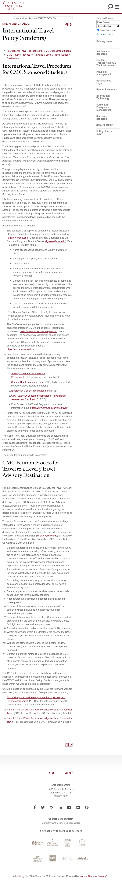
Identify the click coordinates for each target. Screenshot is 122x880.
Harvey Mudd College (52, 858)
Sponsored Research (102, 117)
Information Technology (103, 97)
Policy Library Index (104, 133)
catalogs (21, 876)
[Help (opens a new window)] (70, 24)
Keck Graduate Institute (82, 858)
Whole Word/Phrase (108, 30)
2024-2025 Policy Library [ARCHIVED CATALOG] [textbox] (35, 18)
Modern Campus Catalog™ (93, 876)
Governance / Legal (103, 82)
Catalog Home (104, 41)
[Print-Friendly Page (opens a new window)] (66, 24)
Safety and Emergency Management (103, 107)
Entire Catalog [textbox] (103, 22)
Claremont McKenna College (13, 5)
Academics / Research (103, 52)
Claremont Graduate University (52, 843)
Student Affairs (104, 125)
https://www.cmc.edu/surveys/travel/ (38, 331)
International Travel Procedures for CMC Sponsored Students (39, 50)
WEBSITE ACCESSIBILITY (61, 819)
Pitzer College (67, 858)
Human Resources (106, 89)
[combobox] (42, 18)
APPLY (69, 772)
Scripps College (82, 843)
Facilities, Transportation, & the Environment (106, 63)
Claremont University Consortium (67, 843)
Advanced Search (105, 34)
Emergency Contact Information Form (31, 390)
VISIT (52, 772)
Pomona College (37, 843)
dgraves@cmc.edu (55, 241)
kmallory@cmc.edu (18, 237)
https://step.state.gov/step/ (20, 349)
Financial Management (103, 73)
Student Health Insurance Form (27, 382)
